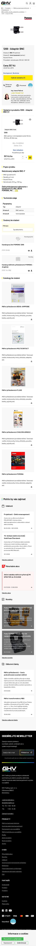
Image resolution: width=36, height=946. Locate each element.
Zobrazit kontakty (7, 813)
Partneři (6, 880)
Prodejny (5, 890)
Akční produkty (7, 838)
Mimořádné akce (12, 566)
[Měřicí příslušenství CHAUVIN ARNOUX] (18, 427)
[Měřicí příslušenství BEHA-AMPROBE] (18, 302)
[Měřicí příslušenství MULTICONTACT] (18, 344)
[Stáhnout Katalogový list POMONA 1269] (31, 250)
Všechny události (7, 560)
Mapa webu (5, 904)
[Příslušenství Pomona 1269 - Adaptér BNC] (17, 30)
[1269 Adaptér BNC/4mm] (18, 122)
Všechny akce (6, 593)
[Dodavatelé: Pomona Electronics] (28, 18)
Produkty (6, 819)
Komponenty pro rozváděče (11, 829)
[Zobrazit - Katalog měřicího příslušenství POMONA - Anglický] (18, 259)
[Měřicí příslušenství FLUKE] (18, 386)
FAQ (3, 874)
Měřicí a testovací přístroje (10, 823)
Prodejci (4, 887)
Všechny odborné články (10, 720)
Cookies (4, 901)
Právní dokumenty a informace (11, 868)
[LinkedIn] (6, 911)
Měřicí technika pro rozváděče (11, 832)
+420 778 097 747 (17, 93)
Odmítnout (21, 943)
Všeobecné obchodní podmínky (12, 871)
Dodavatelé (5, 885)
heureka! (5, 921)
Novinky (9, 599)
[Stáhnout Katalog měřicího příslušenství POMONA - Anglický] (31, 270)
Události (9, 506)
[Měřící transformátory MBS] (18, 706)
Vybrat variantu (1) (18, 78)
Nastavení (8, 943)
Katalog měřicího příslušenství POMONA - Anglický (17, 266)
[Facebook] (3, 911)
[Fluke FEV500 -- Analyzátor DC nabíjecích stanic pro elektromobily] (18, 643)
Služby (4, 835)
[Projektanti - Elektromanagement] (18, 521)
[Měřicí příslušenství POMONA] (18, 469)
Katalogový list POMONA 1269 (13, 245)
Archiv (4, 843)
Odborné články (12, 664)
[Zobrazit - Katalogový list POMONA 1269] (18, 239)
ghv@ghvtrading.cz (8, 803)
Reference (5, 865)
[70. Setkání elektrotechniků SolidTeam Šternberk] (18, 545)
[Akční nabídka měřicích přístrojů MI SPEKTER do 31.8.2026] (18, 581)
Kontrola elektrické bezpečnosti (12, 826)
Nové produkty (6, 841)
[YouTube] (10, 911)
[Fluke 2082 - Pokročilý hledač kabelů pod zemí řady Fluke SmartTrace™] (18, 617)
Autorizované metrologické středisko (14, 862)
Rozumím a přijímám (12, 939)
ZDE (16, 190)
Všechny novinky (7, 658)
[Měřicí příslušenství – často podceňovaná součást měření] (18, 681)
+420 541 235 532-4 (8, 800)
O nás (4, 850)
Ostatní (5, 897)
